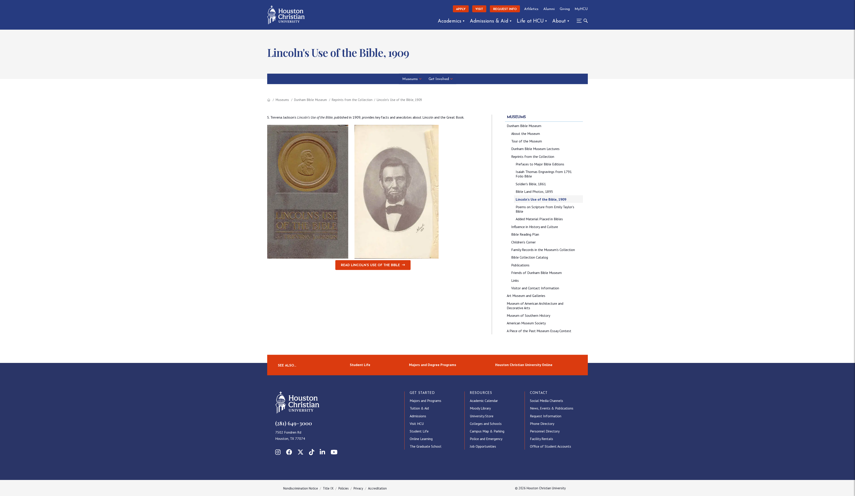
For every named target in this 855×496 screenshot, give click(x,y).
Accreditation (377, 488)
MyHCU (581, 9)
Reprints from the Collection (352, 100)
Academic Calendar (484, 400)
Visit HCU (417, 423)
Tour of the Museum (526, 141)
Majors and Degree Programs (432, 365)
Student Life (360, 365)
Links (515, 280)
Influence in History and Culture (534, 226)
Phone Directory (542, 423)
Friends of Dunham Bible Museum (536, 272)
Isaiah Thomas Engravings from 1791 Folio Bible (544, 173)
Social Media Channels (546, 400)
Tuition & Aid (419, 408)
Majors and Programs (425, 400)
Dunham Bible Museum (310, 100)
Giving (565, 9)
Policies (343, 488)
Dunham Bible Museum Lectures (535, 148)
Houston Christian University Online (523, 365)
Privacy (358, 488)
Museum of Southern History (528, 315)
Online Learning (421, 438)
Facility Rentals (541, 438)
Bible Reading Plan (525, 234)
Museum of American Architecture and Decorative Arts (535, 305)
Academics (449, 21)
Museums (410, 79)
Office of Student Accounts (550, 446)
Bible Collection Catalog (529, 257)
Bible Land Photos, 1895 (534, 191)
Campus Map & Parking (487, 431)
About (559, 21)
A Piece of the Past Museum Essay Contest (539, 331)
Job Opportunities (483, 446)
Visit (479, 9)
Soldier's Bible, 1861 (531, 184)
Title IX (328, 488)
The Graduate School (425, 446)
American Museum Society (526, 323)
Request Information (545, 416)
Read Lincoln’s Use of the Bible (370, 265)
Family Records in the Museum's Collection (543, 249)
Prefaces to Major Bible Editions (540, 164)
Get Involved (439, 79)
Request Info (505, 9)
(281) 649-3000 (293, 423)
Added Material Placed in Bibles (539, 219)
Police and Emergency (486, 438)
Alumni (549, 9)
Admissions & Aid (489, 21)
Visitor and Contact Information (535, 288)
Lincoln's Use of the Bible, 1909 (541, 199)
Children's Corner (523, 242)
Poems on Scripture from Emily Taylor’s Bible (545, 209)
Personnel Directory (545, 431)
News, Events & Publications (551, 408)
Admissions (418, 416)
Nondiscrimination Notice (300, 488)
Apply (461, 9)
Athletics (531, 9)
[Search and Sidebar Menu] (581, 20)
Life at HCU (530, 21)
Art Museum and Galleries (526, 295)
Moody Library (480, 408)
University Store (481, 416)
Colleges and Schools (486, 423)
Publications (520, 265)
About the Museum (525, 133)
